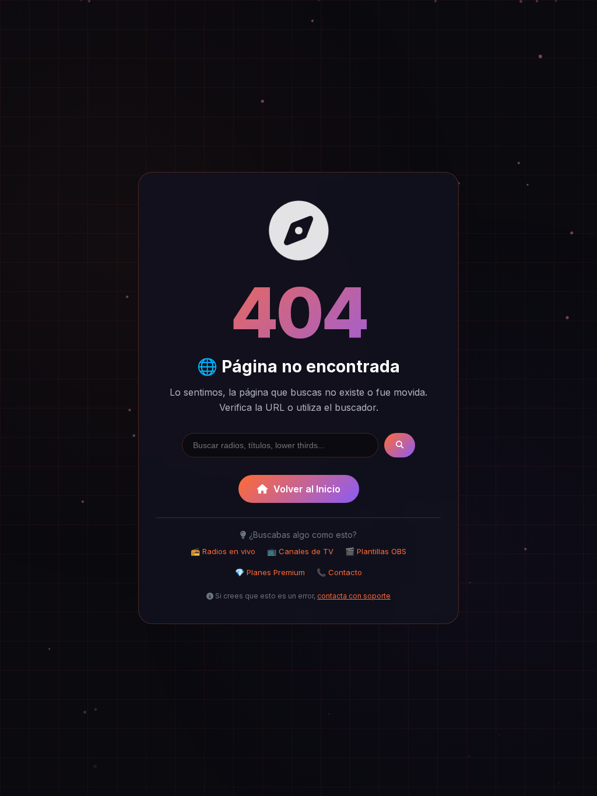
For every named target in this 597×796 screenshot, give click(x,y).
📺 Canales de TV (300, 551)
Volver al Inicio (306, 489)
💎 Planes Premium (270, 572)
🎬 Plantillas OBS (375, 551)
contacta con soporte (354, 595)
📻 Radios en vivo (223, 551)
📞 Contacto (339, 572)
